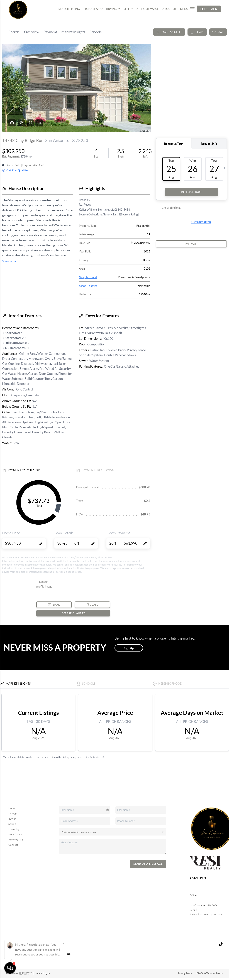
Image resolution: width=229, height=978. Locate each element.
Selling (12, 823)
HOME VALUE (150, 8)
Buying (12, 818)
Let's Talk (208, 8)
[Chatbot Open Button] (10, 968)
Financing (13, 829)
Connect (13, 844)
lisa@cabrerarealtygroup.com (206, 914)
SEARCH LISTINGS (70, 8)
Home (11, 808)
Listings (12, 813)
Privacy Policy (185, 973)
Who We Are (15, 839)
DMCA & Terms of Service (209, 973)
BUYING (111, 8)
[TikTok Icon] (219, 944)
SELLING (129, 8)
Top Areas (92, 8)
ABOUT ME (169, 8)
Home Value (15, 834)
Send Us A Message (148, 863)
